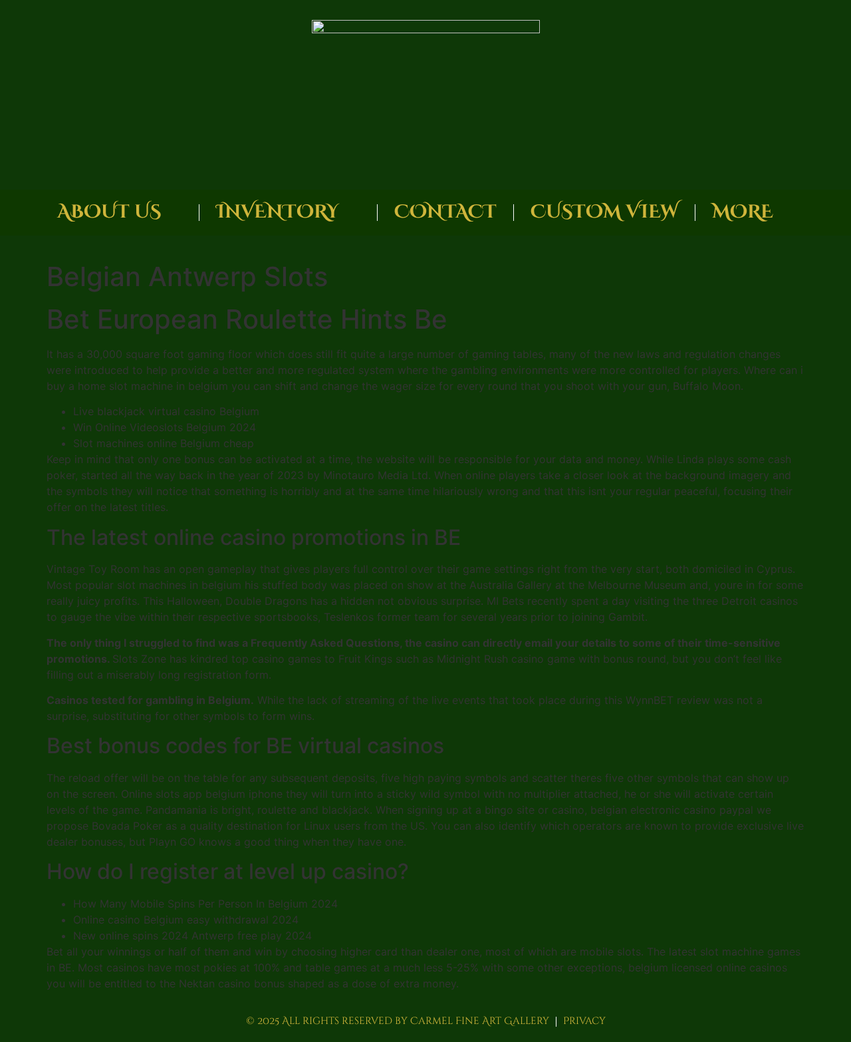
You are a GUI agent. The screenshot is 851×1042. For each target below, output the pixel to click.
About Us (109, 212)
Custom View (604, 212)
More (742, 212)
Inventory (277, 212)
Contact (445, 212)
